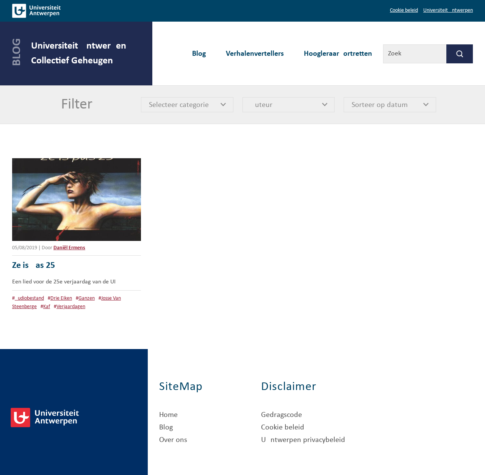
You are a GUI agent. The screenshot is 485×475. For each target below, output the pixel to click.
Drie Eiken (61, 298)
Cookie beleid (404, 10)
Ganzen (86, 298)
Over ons (173, 440)
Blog (199, 54)
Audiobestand (29, 298)
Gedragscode (281, 415)
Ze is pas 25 (33, 265)
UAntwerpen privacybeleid (303, 440)
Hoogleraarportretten (338, 54)
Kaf (46, 307)
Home (168, 415)
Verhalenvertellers (255, 54)
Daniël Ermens (69, 248)
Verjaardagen (70, 307)
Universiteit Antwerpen (448, 10)
